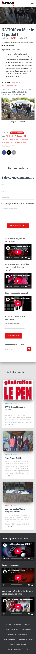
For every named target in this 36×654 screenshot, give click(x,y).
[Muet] (26, 258)
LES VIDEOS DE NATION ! (25, 639)
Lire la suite (9, 424)
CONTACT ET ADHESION (11, 629)
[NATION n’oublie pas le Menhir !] (18, 390)
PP (13, 146)
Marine (17, 143)
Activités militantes (17, 132)
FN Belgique (18, 136)
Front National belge (8, 139)
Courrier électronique (12, 323)
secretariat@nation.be (10, 85)
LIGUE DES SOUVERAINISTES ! (18, 644)
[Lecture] (7, 258)
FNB (25, 136)
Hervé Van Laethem (22, 139)
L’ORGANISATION (26, 629)
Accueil (8, 624)
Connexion (17, 624)
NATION (23, 143)
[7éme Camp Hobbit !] (18, 441)
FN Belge (11, 136)
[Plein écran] (29, 258)
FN (7, 136)
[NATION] (9, 3)
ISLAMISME (5, 143)
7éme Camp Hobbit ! (13, 458)
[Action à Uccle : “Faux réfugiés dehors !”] (18, 492)
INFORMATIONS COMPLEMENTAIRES (18, 634)
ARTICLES (27, 624)
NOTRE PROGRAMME (10, 639)
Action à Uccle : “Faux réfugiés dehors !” (14, 510)
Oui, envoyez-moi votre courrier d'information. (18, 204)
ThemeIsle (25, 649)
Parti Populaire (6, 146)
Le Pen (12, 143)
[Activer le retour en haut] (32, 649)
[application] (18, 252)
